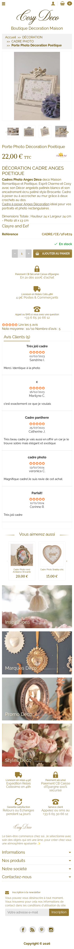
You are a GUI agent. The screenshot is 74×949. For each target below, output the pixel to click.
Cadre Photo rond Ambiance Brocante (22, 570)
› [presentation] (67, 131)
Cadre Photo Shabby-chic (52, 569)
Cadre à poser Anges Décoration (26, 204)
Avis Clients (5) (17, 337)
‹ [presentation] (6, 131)
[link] (23, 929)
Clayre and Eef (15, 226)
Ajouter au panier (56, 253)
